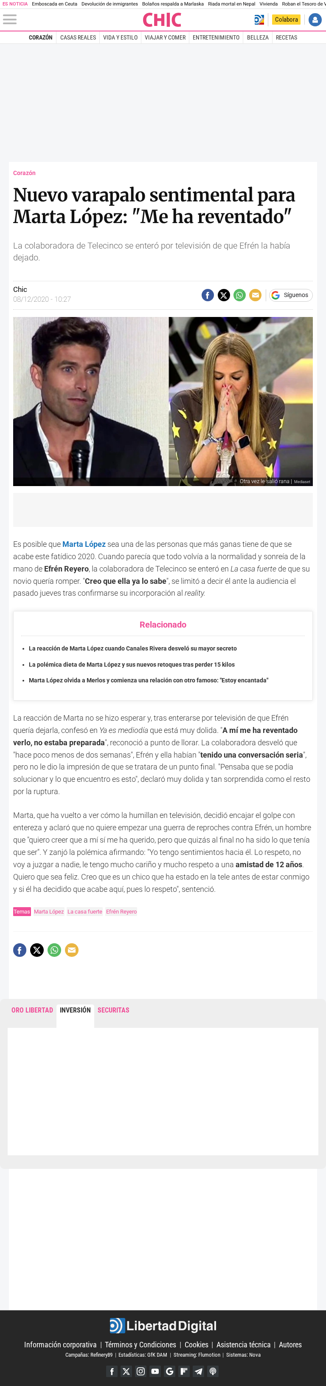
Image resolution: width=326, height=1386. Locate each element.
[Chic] (162, 20)
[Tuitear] (224, 295)
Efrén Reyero (121, 911)
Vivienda (269, 4)
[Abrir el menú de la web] (72, 19)
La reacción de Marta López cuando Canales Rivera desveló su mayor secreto (133, 648)
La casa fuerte (84, 911)
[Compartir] (208, 295)
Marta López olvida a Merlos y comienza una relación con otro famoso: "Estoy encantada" (148, 680)
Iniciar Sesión (315, 19)
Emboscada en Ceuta (54, 4)
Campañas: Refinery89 (88, 1355)
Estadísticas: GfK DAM (142, 1355)
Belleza (258, 37)
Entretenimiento (216, 37)
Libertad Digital (162, 1325)
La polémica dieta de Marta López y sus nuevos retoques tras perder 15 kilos (132, 664)
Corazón (41, 37)
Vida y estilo (120, 37)
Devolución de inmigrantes (110, 4)
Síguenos (296, 295)
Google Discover (169, 1371)
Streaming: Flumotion (197, 1355)
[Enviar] (239, 295)
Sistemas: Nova (243, 1355)
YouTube (155, 1371)
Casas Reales (78, 37)
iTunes (213, 1371)
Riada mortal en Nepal (231, 4)
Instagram (140, 1371)
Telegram (198, 1371)
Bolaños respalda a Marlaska (173, 4)
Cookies (196, 1344)
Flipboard (184, 1371)
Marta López (49, 911)
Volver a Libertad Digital (259, 19)
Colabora (286, 19)
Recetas (286, 37)
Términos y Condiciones (140, 1344)
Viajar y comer (165, 37)
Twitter (126, 1371)
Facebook (112, 1371)
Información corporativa (60, 1344)
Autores (290, 1344)
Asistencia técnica (243, 1344)
